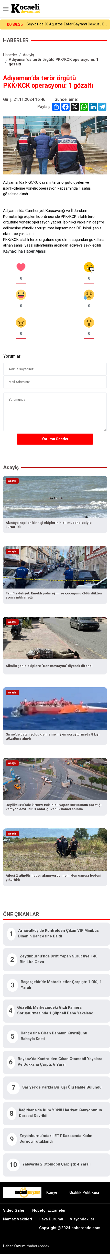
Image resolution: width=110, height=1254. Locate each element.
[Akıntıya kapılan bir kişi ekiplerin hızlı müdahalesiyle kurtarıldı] (55, 496)
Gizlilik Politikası (84, 1192)
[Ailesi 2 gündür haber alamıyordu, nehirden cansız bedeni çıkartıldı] (55, 849)
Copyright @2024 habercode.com (69, 1228)
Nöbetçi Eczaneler (49, 1210)
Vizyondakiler (82, 1219)
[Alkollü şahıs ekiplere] (55, 637)
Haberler (10, 55)
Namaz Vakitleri (17, 1219)
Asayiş (28, 55)
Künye (51, 1192)
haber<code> (38, 1246)
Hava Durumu (51, 1219)
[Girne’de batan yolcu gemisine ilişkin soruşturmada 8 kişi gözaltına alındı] (55, 708)
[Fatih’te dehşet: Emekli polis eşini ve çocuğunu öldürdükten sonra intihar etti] (55, 566)
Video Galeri (14, 1210)
